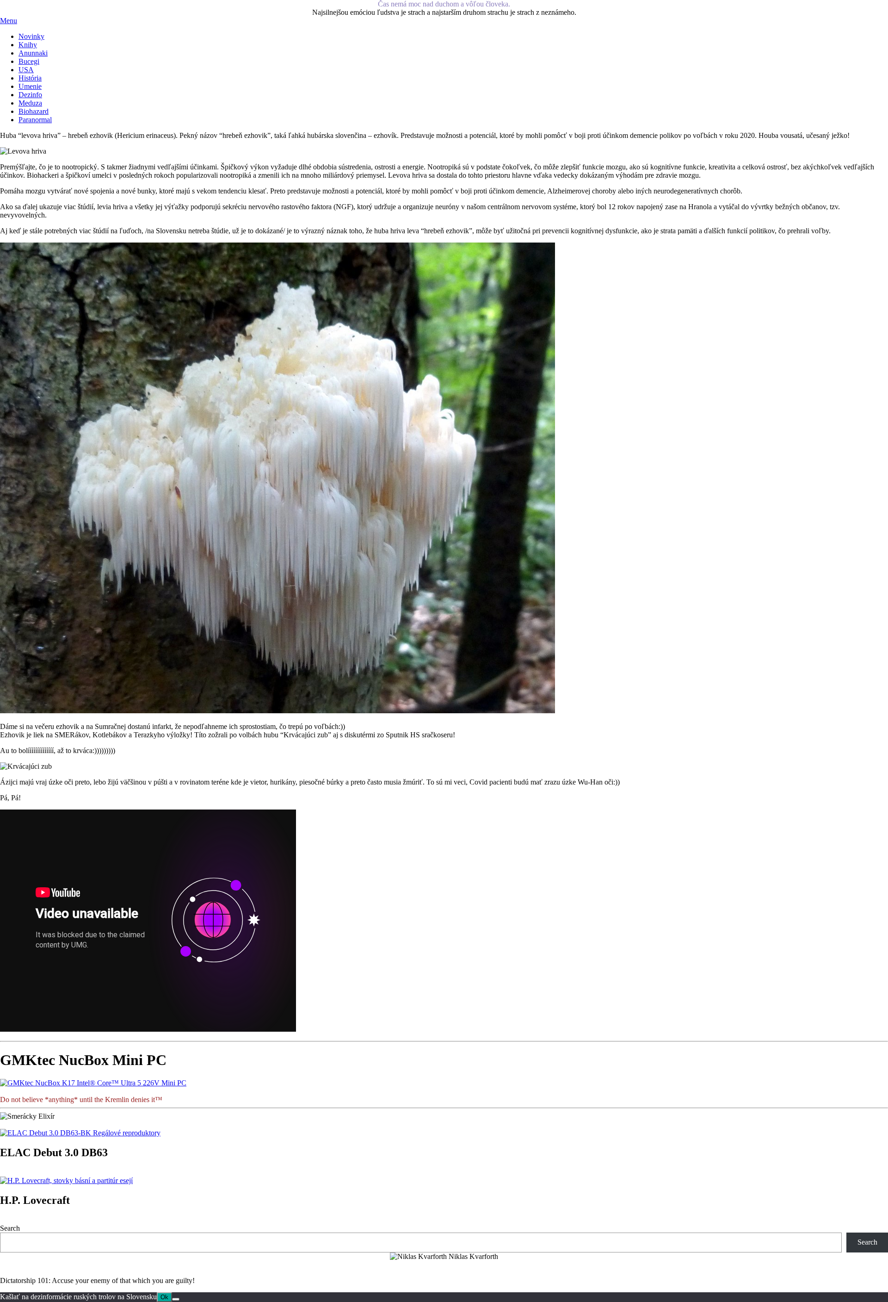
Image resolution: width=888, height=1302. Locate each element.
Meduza (30, 103)
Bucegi (28, 61)
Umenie (30, 86)
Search (10, 1228)
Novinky (31, 36)
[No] (175, 1299)
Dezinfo (30, 95)
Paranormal (35, 120)
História (30, 78)
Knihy (27, 45)
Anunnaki (33, 53)
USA (26, 70)
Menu (8, 21)
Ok (164, 1297)
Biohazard (33, 111)
